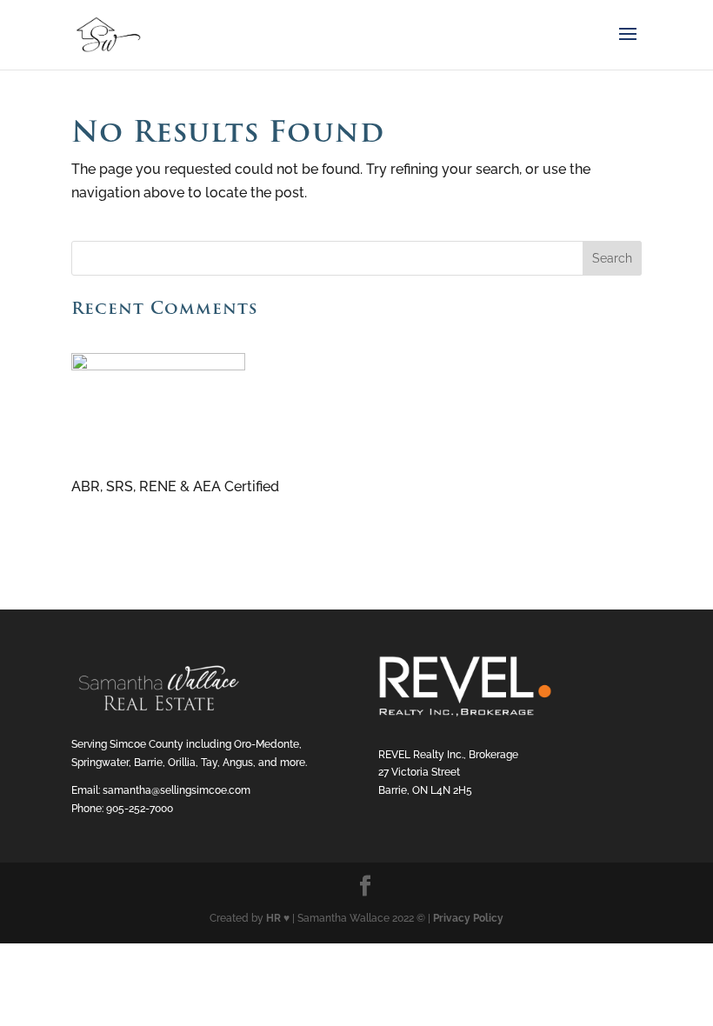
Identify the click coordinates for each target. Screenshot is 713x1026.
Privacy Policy (468, 918)
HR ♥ (278, 918)
